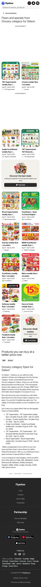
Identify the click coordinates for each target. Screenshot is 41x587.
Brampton (29, 462)
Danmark (22, 561)
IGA (21, 387)
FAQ (20, 491)
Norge (33, 564)
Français (36, 561)
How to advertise (20, 518)
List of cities (20, 499)
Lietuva (18, 564)
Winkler (22, 462)
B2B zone (20, 522)
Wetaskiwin (29, 460)
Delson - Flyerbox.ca (11, 375)
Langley (22, 465)
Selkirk (11, 465)
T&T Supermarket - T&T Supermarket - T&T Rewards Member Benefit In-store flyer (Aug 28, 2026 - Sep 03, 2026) (21, 433)
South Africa (13, 566)
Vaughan (5, 465)
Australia (26, 559)
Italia (13, 564)
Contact (20, 495)
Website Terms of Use (20, 578)
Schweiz (5, 561)
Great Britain (6, 564)
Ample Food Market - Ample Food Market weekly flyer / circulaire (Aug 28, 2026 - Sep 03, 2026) (21, 426)
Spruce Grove (10, 467)
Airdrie (16, 465)
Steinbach (15, 462)
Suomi (29, 561)
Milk (3, 360)
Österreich (18, 559)
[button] (33, 3)
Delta (18, 460)
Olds (22, 460)
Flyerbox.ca (26, 573)
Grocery (35, 377)
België (32, 559)
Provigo (26, 387)
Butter (10, 360)
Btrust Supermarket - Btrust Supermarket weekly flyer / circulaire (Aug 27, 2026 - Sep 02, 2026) (22, 441)
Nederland (26, 564)
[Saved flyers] (29, 3)
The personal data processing (20, 582)
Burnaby (28, 465)
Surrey (36, 460)
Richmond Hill (6, 462)
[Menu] (37, 3)
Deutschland (13, 561)
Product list (20, 503)
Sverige (4, 566)
